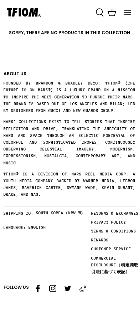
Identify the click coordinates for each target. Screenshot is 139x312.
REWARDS (100, 240)
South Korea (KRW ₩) (59, 213)
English (37, 227)
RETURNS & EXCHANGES (115, 213)
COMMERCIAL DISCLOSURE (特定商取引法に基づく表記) (114, 265)
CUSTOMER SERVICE (111, 249)
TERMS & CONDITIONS (113, 231)
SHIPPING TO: (19, 213)
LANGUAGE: (15, 227)
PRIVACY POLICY (108, 222)
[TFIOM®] (24, 12)
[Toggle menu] (127, 12)
